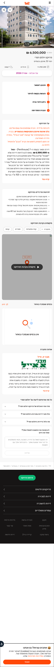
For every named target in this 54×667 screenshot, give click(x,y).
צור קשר (10, 526)
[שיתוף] (4, 9)
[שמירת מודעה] (10, 9)
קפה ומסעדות (31, 229)
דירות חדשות (10, 534)
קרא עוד (45, 179)
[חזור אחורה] (4, 3)
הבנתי (27, 662)
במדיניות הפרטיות (36, 656)
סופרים (17, 229)
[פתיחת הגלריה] (27, 27)
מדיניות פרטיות (9, 520)
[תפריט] (50, 3)
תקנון (44, 520)
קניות (7, 229)
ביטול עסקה (44, 534)
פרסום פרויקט (27, 477)
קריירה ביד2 (27, 534)
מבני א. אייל (43, 357)
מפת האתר (27, 526)
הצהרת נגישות (27, 520)
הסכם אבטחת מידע (44, 527)
